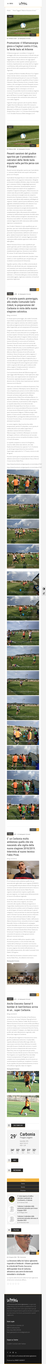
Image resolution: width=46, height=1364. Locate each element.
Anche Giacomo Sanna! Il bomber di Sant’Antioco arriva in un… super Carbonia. (22, 1007)
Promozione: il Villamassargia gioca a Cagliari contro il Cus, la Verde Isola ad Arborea (22, 46)
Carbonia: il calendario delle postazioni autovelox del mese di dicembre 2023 (27, 1218)
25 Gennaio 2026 (23, 1202)
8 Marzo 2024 (12, 149)
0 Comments (22, 1257)
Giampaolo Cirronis (24, 38)
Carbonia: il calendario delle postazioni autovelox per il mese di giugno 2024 (27, 1208)
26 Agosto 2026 (12, 1257)
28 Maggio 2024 (23, 1212)
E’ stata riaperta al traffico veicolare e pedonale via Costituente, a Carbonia (25, 1198)
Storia (23, 1183)
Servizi (23, 1187)
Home (9, 10)
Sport (10, 16)
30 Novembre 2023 (24, 1222)
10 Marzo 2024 (13, 38)
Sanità (10, 1236)
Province (23, 1190)
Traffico (23, 1180)
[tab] (23, 1180)
